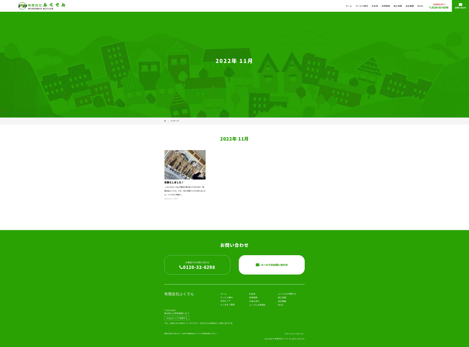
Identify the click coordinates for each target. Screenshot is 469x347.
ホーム (349, 5)
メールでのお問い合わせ (274, 265)
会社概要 (410, 5)
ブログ (176, 198)
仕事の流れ (254, 301)
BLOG (420, 5)
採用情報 (386, 5)
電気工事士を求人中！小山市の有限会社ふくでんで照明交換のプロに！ (191, 333)
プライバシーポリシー (294, 333)
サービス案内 (362, 5)
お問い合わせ (460, 7)
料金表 (375, 5)
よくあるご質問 (227, 304)
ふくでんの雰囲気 (257, 305)
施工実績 (398, 5)
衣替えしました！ (174, 182)
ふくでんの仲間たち (287, 294)
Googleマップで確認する (176, 318)
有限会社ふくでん (179, 293)
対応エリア (225, 301)
